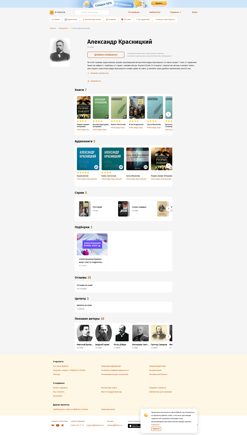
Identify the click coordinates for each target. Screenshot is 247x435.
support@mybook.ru (95, 425)
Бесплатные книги (93, 19)
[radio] (78, 121)
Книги (56, 19)
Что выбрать (134, 12)
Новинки (112, 19)
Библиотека (155, 12)
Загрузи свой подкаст (165, 19)
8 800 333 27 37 (77, 425)
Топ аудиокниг (144, 19)
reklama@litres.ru (114, 425)
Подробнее (155, 425)
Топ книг (127, 19)
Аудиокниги (72, 19)
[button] (168, 114)
